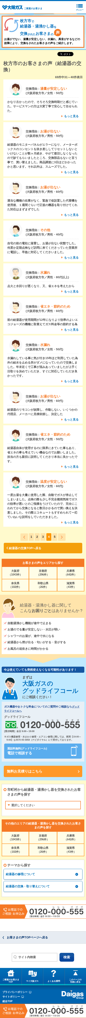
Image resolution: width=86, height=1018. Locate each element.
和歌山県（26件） (42, 585)
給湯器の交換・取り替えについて (28, 886)
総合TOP (8, 1001)
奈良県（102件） (15, 585)
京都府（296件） (43, 572)
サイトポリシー (11, 996)
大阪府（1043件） (15, 572)
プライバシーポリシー (15, 992)
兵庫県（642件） (70, 572)
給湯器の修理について (20, 874)
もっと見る (71, 116)
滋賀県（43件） (70, 585)
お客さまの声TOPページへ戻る (27, 937)
